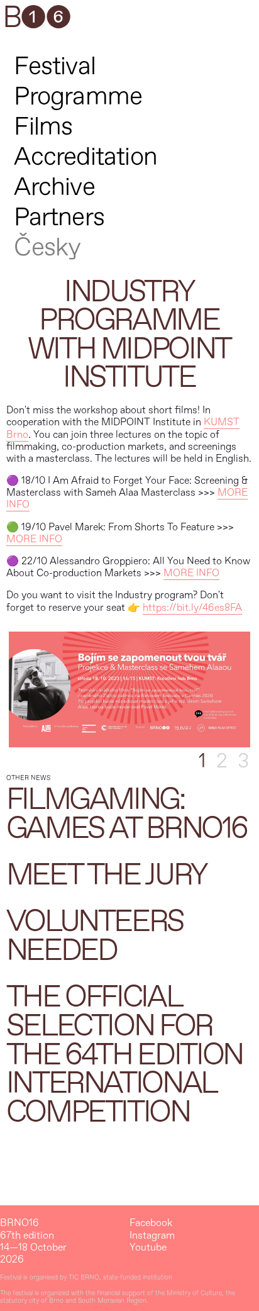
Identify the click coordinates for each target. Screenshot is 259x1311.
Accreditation (85, 157)
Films (43, 126)
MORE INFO (34, 539)
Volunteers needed (95, 936)
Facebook (151, 1223)
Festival (55, 66)
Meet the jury (106, 875)
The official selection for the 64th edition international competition (124, 1054)
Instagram (152, 1236)
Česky (47, 247)
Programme (78, 96)
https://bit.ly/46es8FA (192, 607)
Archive (54, 187)
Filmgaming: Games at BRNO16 (126, 814)
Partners (59, 217)
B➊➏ (36, 18)
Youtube (148, 1248)
